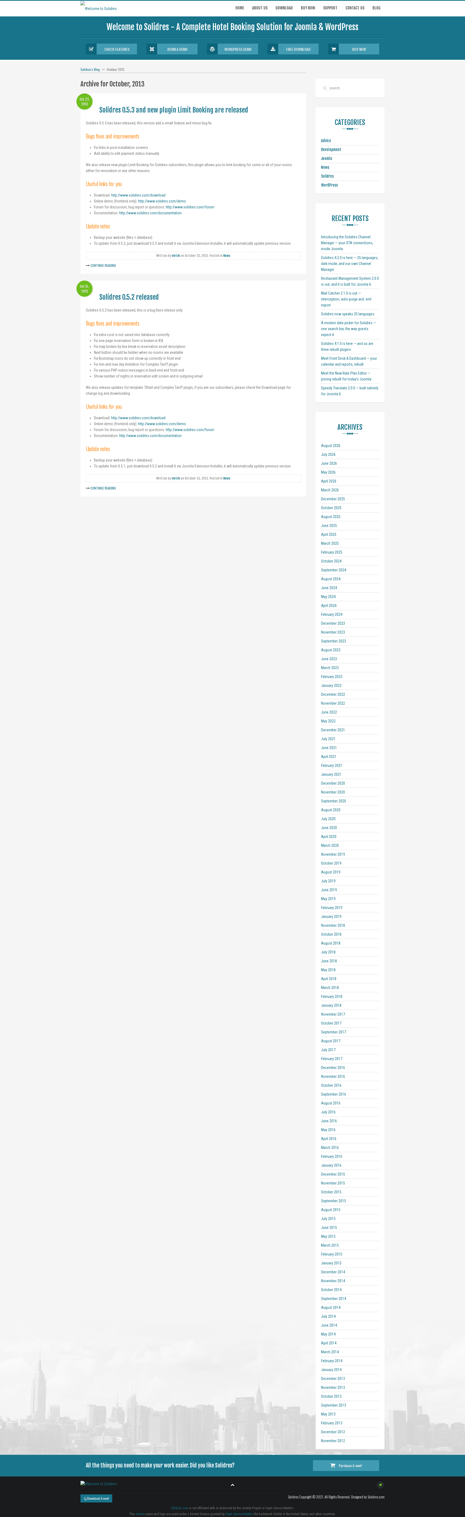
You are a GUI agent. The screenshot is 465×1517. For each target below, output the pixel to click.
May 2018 (328, 970)
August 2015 (330, 1210)
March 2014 (330, 1352)
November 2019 (333, 854)
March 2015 (330, 1245)
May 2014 (328, 1334)
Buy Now (359, 49)
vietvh (176, 256)
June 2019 (329, 890)
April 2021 (328, 756)
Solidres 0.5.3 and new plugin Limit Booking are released (173, 110)
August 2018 (330, 943)
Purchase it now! (350, 1465)
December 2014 (333, 1272)
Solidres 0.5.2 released (129, 297)
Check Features (116, 49)
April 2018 (328, 979)
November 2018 (333, 925)
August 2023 (330, 650)
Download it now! (97, 1498)
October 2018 (331, 934)
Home (239, 8)
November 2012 (333, 1441)
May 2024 (328, 597)
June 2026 (329, 463)
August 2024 (330, 579)
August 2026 (330, 445)
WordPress (329, 185)
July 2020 (328, 819)
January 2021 (331, 774)
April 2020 (328, 836)
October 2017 (331, 1023)
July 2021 (328, 739)
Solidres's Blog (90, 69)
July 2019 (328, 881)
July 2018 (328, 952)
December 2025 (333, 499)
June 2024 (329, 588)
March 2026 (330, 490)
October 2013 (331, 1396)
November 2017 (333, 1014)
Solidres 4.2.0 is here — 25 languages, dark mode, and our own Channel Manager (349, 264)
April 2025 (328, 534)
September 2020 (333, 801)
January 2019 (331, 916)
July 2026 (328, 454)
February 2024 (331, 614)
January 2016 (331, 1165)
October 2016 (331, 1085)
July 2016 (328, 1112)
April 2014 (328, 1343)
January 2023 (331, 685)
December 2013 (333, 1378)
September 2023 (333, 641)
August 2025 (330, 517)
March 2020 (330, 845)
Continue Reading (103, 265)
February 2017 (331, 1059)
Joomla (326, 158)
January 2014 (331, 1370)
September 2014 (333, 1298)
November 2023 (333, 632)
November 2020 (333, 792)
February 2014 (331, 1361)
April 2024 (328, 605)
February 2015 (331, 1254)
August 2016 (330, 1103)
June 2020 (329, 828)
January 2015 (331, 1263)
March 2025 (330, 543)
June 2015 (329, 1227)
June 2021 (329, 748)
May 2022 (328, 721)
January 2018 (331, 1005)
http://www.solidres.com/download (138, 195)
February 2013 (331, 1423)
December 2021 (333, 730)
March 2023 (330, 668)
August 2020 (330, 810)
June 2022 (329, 712)
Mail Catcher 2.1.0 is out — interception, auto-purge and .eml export (346, 299)
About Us (259, 8)
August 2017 (330, 1041)
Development (331, 149)
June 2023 (329, 659)
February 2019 (331, 908)
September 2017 (333, 1032)
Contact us (355, 8)
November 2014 (333, 1281)
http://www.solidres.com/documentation (150, 213)
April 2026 (328, 481)
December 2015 (333, 1174)
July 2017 (328, 1050)
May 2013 (328, 1414)
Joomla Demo (177, 49)
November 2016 (333, 1076)
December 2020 (333, 783)
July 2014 (328, 1316)
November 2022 (333, 703)
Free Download (298, 49)
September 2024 (333, 570)
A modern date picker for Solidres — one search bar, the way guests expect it (348, 329)
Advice (326, 140)
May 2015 (328, 1236)
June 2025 (329, 525)
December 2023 (333, 623)
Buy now (308, 8)
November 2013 (333, 1387)
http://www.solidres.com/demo (162, 201)
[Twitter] (380, 1485)
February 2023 (331, 676)
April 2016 (328, 1139)
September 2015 (333, 1201)
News (226, 256)
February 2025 (331, 552)
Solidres (327, 176)
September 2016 (333, 1094)
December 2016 (333, 1067)
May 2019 (328, 899)
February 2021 (331, 765)
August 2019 (330, 872)
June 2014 (329, 1325)
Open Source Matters (239, 1514)
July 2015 (328, 1219)
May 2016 (328, 1130)
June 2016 (329, 1121)
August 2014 (330, 1307)
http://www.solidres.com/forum (190, 207)
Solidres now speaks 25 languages (347, 314)
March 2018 (330, 987)
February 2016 (331, 1156)
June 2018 (329, 961)
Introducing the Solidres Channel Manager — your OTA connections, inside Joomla (347, 243)
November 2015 (333, 1183)
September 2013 (333, 1405)
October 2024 (331, 561)
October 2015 (331, 1192)
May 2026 (328, 472)
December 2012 (333, 1432)
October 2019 (331, 863)
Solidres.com (179, 1508)
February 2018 (331, 996)
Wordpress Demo (238, 49)
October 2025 (331, 508)
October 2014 (331, 1290)
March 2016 (330, 1147)
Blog (376, 8)
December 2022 (333, 694)
